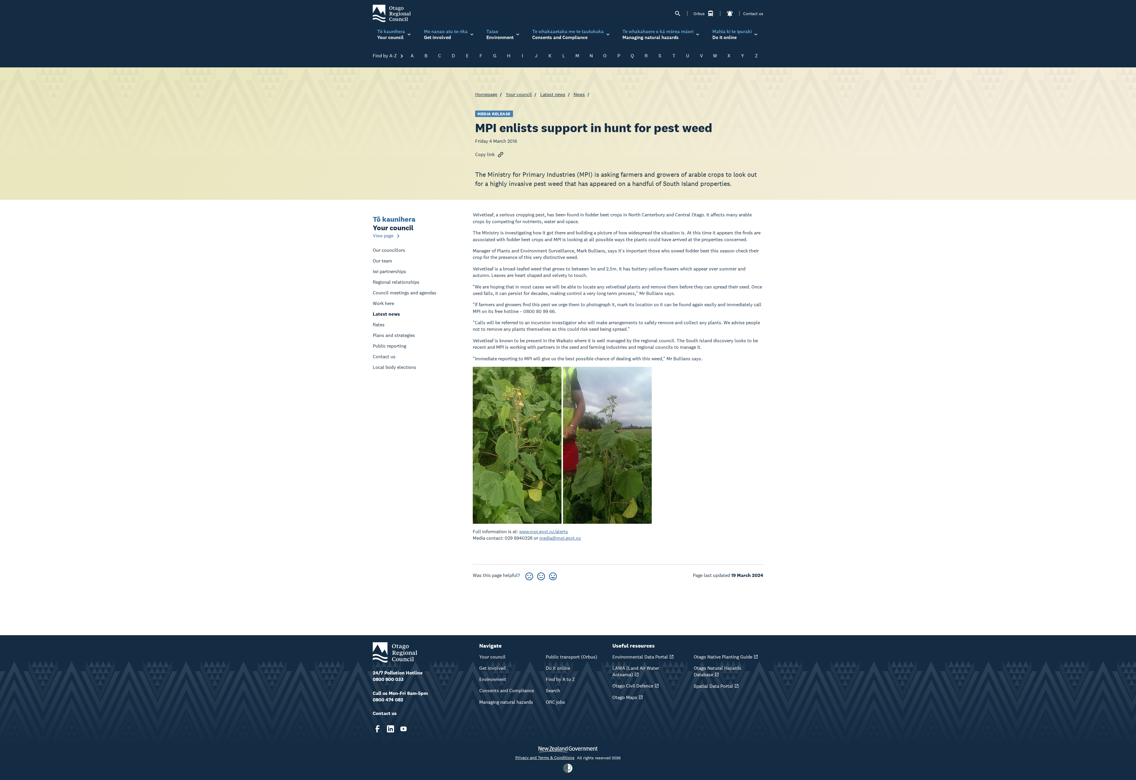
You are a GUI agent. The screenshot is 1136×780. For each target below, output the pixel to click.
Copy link (485, 154)
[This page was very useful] (553, 575)
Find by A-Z (385, 56)
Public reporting (389, 346)
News (579, 94)
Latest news (552, 94)
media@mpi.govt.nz (560, 538)
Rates (379, 325)
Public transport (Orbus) (571, 657)
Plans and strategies (394, 335)
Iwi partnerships (389, 271)
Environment (492, 679)
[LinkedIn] (390, 729)
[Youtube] (403, 729)
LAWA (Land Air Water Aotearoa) (635, 671)
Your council (519, 94)
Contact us (753, 14)
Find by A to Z (560, 679)
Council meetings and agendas (404, 293)
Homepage (486, 94)
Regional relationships (396, 282)
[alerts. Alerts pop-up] (730, 14)
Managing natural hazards (506, 702)
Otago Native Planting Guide (723, 657)
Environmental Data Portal (640, 657)
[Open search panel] (678, 14)
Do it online (558, 668)
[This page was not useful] (529, 575)
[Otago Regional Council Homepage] (392, 13)
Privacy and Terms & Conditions (545, 757)
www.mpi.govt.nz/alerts (543, 531)
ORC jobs (555, 702)
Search (553, 690)
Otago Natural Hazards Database (717, 671)
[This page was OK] (541, 575)
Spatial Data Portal (713, 686)
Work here (383, 303)
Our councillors (389, 250)
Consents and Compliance (506, 690)
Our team (382, 261)
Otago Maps (624, 697)
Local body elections (394, 367)
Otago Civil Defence (632, 686)
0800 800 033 (388, 679)
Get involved (492, 668)
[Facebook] (377, 729)
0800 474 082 (388, 700)
